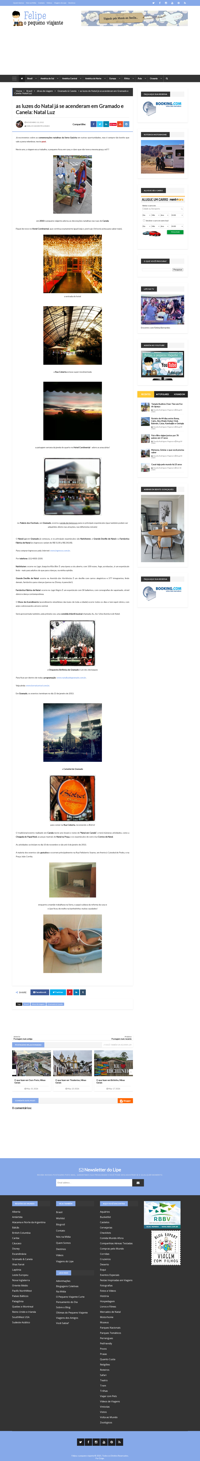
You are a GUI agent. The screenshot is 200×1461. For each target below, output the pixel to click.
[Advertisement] (100, 52)
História (104, 1296)
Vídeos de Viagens (110, 1401)
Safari (103, 1375)
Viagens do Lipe (60, 3)
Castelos (104, 1222)
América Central (69, 78)
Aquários (105, 1211)
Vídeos (49, 3)
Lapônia (16, 1269)
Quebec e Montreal (22, 1306)
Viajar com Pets (108, 1396)
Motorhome (106, 1317)
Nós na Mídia (31, 3)
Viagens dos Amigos (67, 1317)
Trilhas (104, 1391)
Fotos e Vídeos (108, 1290)
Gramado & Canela (67, 90)
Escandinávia (19, 1254)
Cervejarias (106, 1227)
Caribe (15, 1238)
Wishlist (60, 1218)
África (127, 78)
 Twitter (58, 992)
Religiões (105, 1364)
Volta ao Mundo (109, 1417)
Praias (103, 1354)
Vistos (103, 1412)
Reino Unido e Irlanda (24, 1311)
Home (19, 90)
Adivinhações (63, 1281)
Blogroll (60, 1224)
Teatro (104, 1380)
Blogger (127, 1100)
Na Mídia (61, 1291)
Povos (103, 1348)
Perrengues (106, 1338)
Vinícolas (105, 1406)
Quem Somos (18, 3)
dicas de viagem (45, 90)
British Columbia (21, 1232)
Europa (113, 78)
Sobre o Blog (63, 1307)
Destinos (71, 3)
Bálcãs (15, 1227)
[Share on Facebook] (93, 124)
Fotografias (106, 1285)
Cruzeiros (105, 1259)
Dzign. (101, 1458)
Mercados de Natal (110, 1311)
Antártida (17, 1217)
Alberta (16, 1211)
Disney (16, 1248)
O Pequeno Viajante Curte (70, 1296)
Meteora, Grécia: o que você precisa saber (167, 451)
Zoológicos (106, 1422)
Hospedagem (107, 1301)
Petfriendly (106, 1343)
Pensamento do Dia (67, 1302)
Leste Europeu (20, 1275)
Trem (103, 1385)
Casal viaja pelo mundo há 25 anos (166, 464)
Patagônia (17, 1301)
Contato (41, 3)
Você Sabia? (62, 1323)
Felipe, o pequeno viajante (83, 1456)
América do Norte (93, 78)
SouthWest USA (20, 1317)
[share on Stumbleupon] (120, 124)
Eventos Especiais (109, 1275)
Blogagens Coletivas (67, 1286)
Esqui (103, 1269)
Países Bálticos (20, 1296)
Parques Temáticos (110, 1333)
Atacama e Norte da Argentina (28, 1222)
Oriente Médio (20, 1285)
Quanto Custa (107, 1359)
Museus (104, 1322)
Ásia (140, 78)
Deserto (104, 1264)
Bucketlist (105, 1217)
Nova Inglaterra (21, 1280)
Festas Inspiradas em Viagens (116, 1280)
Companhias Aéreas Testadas (116, 1243)
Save (114, 124)
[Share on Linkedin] (106, 124)
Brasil (29, 78)
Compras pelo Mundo (112, 1248)
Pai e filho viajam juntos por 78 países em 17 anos (165, 436)
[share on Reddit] (126, 124)
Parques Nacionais (110, 1327)
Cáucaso (16, 1243)
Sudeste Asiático (21, 1322)
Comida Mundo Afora (111, 1238)
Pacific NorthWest (22, 1290)
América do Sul (47, 78)
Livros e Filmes (108, 1306)
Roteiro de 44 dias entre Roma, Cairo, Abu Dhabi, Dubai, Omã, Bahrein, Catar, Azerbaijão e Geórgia (113, 1082)
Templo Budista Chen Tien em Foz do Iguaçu (166, 405)
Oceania (154, 78)
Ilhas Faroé (18, 1264)
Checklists (105, 1232)
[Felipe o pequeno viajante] (37, 18)
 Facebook (39, 992)
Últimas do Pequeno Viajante (72, 1312)
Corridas (104, 1254)
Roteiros (104, 1369)
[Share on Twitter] (100, 124)
